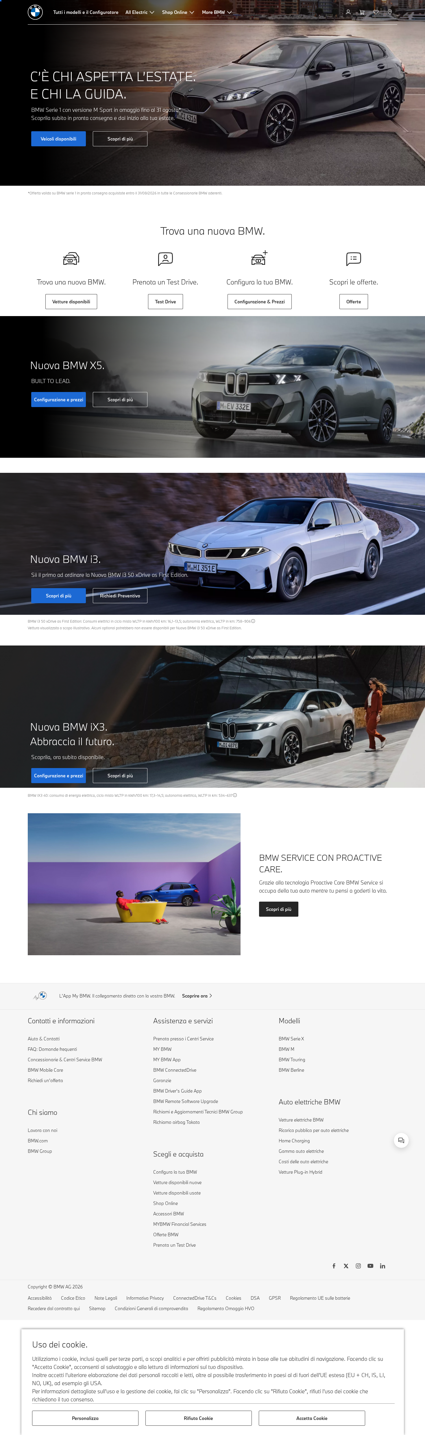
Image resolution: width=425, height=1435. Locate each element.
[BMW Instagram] (358, 1266)
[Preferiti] (376, 12)
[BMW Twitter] (346, 1266)
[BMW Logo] (35, 12)
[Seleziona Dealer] (390, 12)
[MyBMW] (349, 12)
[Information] (253, 620)
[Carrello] (362, 12)
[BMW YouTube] (370, 1266)
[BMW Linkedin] (382, 1266)
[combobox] (401, 1140)
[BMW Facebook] (334, 1266)
